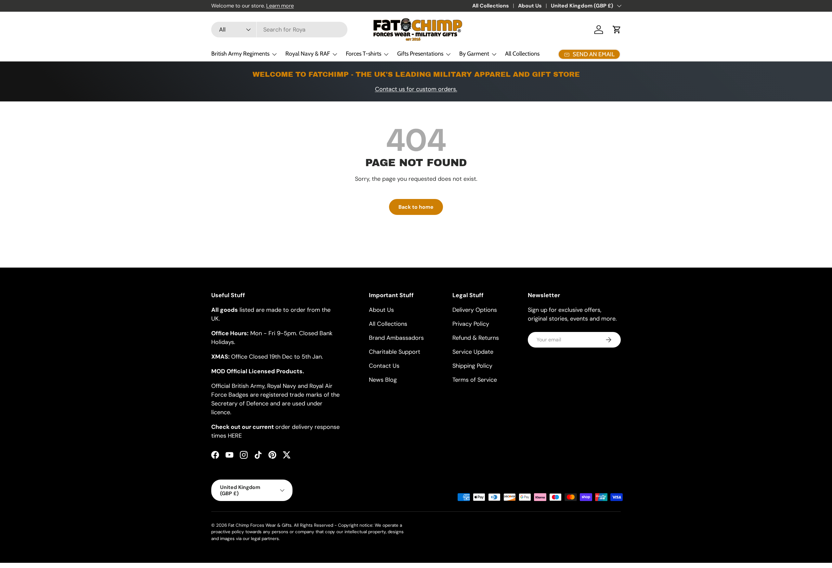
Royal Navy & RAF (307, 53)
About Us (530, 5)
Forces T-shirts (363, 53)
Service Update (472, 352)
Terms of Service (474, 380)
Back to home (416, 207)
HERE (235, 436)
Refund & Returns (475, 338)
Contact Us (384, 366)
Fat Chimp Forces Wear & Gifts (260, 525)
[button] (617, 29)
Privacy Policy (470, 324)
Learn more (280, 5)
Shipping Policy (472, 366)
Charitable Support (394, 352)
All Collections (490, 5)
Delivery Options (474, 310)
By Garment (474, 53)
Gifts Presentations (420, 53)
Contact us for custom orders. (416, 89)
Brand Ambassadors (396, 338)
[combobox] (279, 29)
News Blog (383, 380)
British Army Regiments (240, 53)
